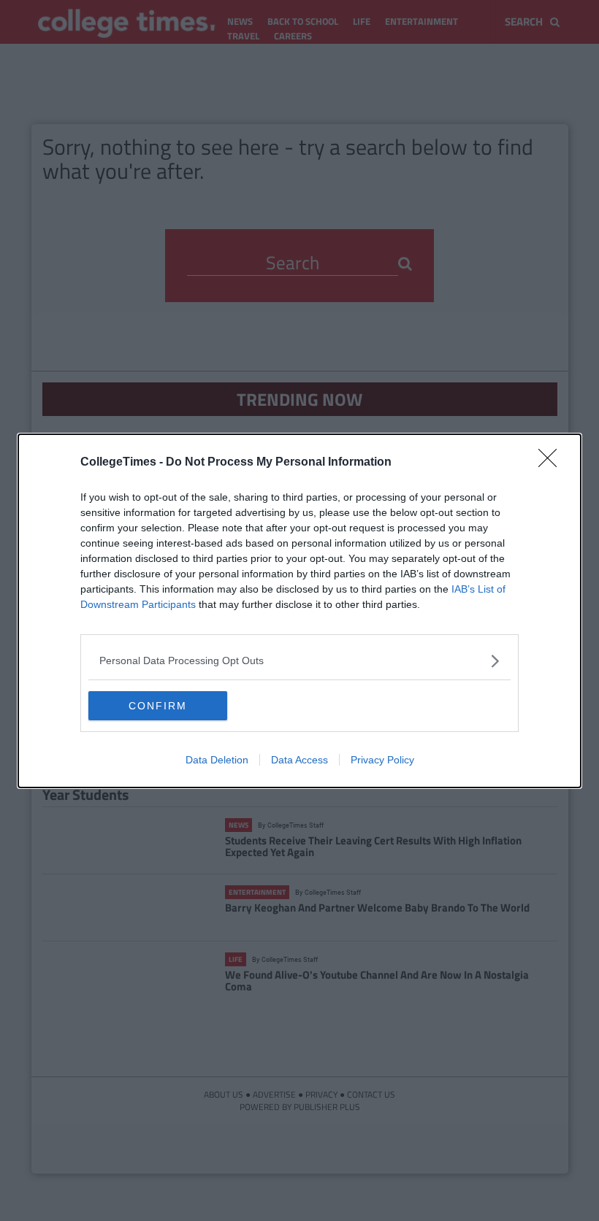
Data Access (299, 760)
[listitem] (299, 661)
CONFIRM (158, 706)
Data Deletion (217, 760)
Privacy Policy (382, 760)
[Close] (552, 463)
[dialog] (299, 610)
